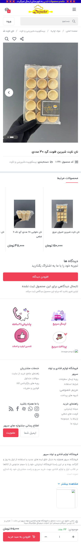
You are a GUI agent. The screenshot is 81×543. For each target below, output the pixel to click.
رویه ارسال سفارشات (68, 379)
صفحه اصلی (71, 31)
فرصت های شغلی (69, 414)
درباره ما (74, 424)
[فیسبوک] (17, 409)
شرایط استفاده (70, 384)
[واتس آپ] (30, 409)
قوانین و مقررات (31, 388)
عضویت (10, 432)
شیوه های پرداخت (69, 395)
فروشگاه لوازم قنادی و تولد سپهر (34, 520)
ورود (8, 21)
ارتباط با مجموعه (69, 419)
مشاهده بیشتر (69, 483)
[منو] (74, 9)
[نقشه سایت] (11, 409)
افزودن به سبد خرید (20, 536)
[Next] (9, 92)
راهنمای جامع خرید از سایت (25, 374)
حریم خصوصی (69, 389)
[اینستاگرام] (36, 409)
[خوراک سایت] (36, 415)
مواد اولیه (55, 31)
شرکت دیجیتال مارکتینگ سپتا (36, 523)
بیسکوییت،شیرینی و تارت (32, 31)
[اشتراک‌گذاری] (22, 39)
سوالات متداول (31, 378)
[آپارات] (24, 409)
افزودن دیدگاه (40, 276)
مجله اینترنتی (71, 409)
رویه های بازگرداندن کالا (28, 383)
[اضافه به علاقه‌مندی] (14, 39)
